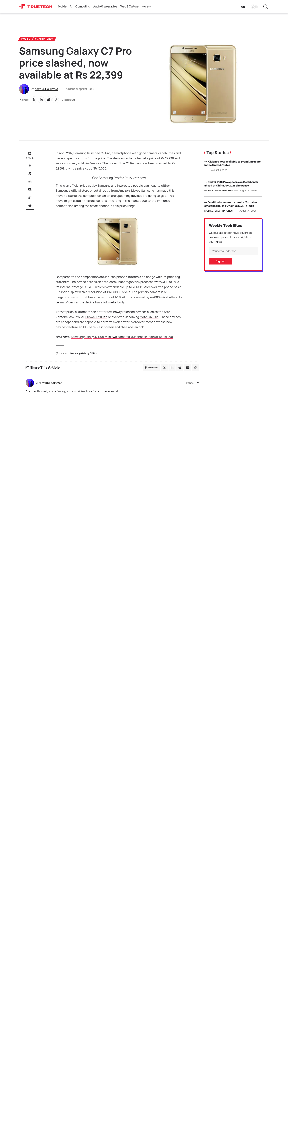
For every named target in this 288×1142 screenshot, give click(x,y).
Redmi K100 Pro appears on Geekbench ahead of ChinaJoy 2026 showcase (231, 183)
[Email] (30, 189)
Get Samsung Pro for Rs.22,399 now (119, 178)
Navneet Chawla (46, 89)
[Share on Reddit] (48, 99)
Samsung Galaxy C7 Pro (83, 353)
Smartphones (44, 38)
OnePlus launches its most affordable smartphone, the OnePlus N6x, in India (230, 204)
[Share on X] (34, 99)
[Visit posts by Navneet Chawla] (30, 383)
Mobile (25, 38)
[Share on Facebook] (30, 166)
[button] (243, 6)
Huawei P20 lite (96, 317)
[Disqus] (112, 446)
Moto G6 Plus (149, 317)
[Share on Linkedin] (41, 99)
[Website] (197, 382)
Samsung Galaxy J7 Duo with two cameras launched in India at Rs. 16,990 (122, 337)
